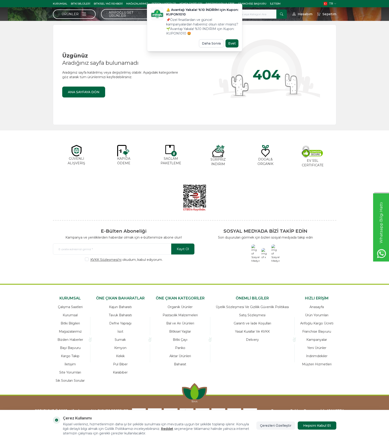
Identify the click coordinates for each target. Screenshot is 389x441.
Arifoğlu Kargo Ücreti (316, 323)
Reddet (167, 429)
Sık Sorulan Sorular (70, 381)
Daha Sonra (211, 43)
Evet (232, 43)
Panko (180, 348)
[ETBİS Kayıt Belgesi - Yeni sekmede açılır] (194, 198)
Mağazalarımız (137, 3)
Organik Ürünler (180, 307)
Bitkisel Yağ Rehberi (108, 3)
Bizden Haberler (70, 340)
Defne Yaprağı (120, 323)
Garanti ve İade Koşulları (252, 323)
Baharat (180, 364)
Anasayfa (317, 307)
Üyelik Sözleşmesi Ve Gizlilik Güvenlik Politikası (252, 307)
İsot (120, 331)
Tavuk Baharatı (120, 315)
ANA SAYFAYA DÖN (83, 92)
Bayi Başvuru (70, 348)
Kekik (120, 356)
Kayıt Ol (183, 249)
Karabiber (120, 372)
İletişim (70, 364)
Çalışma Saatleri (70, 307)
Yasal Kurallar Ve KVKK (252, 331)
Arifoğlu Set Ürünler (121, 14)
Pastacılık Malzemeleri (180, 315)
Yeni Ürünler (316, 348)
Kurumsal (60, 3)
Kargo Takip (70, 356)
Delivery (252, 340)
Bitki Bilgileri (80, 3)
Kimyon (120, 348)
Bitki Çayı (180, 340)
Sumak (120, 340)
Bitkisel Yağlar (180, 331)
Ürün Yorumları (316, 315)
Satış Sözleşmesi (252, 315)
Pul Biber (120, 364)
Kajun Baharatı (120, 307)
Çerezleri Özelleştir (275, 426)
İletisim (275, 3)
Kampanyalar (316, 340)
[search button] (281, 14)
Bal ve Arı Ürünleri (180, 323)
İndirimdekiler (316, 356)
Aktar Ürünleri (180, 356)
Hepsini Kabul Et (317, 426)
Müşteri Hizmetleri (317, 364)
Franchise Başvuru (252, 3)
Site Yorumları (70, 372)
